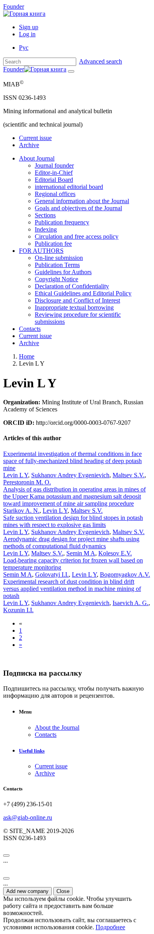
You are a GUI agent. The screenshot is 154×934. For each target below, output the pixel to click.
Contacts (30, 328)
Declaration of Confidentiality (72, 286)
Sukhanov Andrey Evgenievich (70, 475)
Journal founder (54, 165)
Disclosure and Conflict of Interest (77, 300)
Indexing (46, 229)
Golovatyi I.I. (52, 574)
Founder (13, 6)
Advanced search (100, 61)
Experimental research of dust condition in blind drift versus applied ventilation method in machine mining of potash (72, 588)
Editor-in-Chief (54, 172)
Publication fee (53, 243)
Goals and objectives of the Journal (78, 208)
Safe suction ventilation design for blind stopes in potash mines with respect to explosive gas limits (73, 521)
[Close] (6, 855)
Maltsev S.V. (129, 475)
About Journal (36, 158)
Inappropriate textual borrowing (74, 307)
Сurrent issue (35, 137)
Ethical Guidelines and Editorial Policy (83, 293)
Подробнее (110, 927)
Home (26, 356)
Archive (29, 145)
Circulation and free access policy (76, 236)
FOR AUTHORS (41, 250)
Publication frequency (62, 222)
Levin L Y (15, 475)
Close (62, 891)
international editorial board (69, 186)
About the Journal (57, 727)
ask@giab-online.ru (27, 817)
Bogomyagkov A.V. (125, 574)
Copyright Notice (56, 279)
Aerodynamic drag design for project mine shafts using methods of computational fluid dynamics (71, 542)
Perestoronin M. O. (27, 482)
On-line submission (59, 257)
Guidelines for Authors (63, 272)
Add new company (27, 891)
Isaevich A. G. (130, 603)
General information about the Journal (82, 201)
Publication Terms (57, 265)
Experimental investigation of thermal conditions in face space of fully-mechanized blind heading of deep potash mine (72, 460)
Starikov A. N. (21, 510)
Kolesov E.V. (115, 553)
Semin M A (80, 553)
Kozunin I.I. (18, 610)
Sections (45, 215)
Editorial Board (54, 179)
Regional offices (55, 194)
